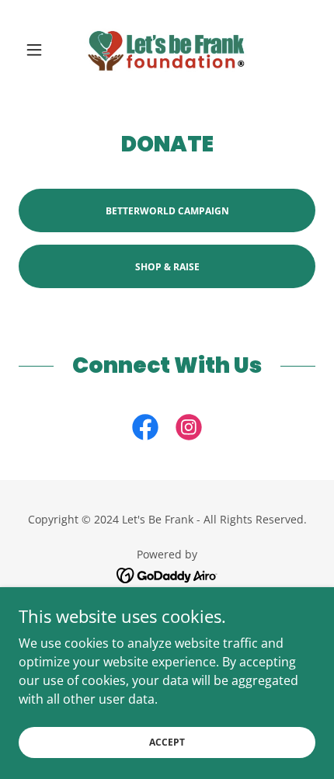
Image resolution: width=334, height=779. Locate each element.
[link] (167, 50)
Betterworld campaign (167, 210)
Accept (167, 742)
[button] (41, 49)
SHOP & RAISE (167, 266)
